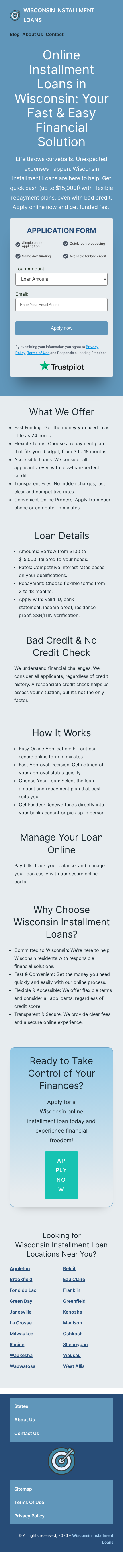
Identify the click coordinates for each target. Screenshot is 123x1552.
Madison (72, 1323)
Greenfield (74, 1301)
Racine (17, 1344)
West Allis (74, 1366)
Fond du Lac (23, 1290)
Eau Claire (74, 1279)
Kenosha (72, 1312)
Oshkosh (73, 1333)
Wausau (72, 1355)
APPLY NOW (61, 1175)
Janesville (20, 1312)
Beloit (69, 1268)
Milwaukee (21, 1333)
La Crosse (21, 1323)
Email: (21, 294)
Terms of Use (38, 353)
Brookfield (21, 1279)
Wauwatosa (22, 1366)
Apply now (61, 328)
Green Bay (21, 1301)
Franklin (71, 1290)
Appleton (20, 1268)
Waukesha (21, 1355)
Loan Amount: (30, 269)
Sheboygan (75, 1344)
